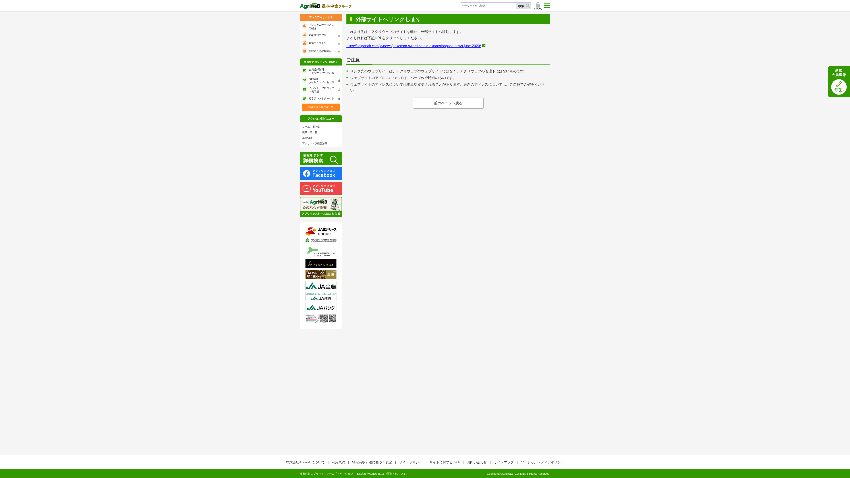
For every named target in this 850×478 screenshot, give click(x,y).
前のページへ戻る (448, 103)
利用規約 (338, 462)
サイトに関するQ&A (444, 462)
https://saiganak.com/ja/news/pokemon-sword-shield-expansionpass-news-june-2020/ (413, 46)
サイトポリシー (410, 462)
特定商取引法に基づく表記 (372, 462)
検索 (521, 6)
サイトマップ (504, 462)
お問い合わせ (477, 462)
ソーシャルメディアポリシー (542, 462)
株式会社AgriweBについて (305, 462)
